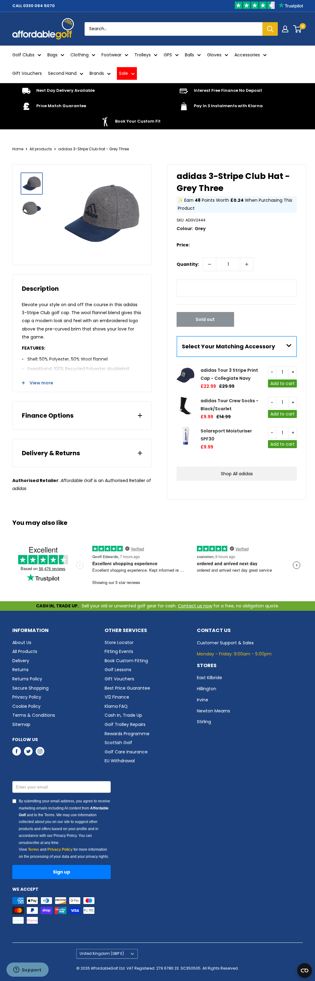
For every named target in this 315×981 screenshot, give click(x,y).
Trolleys (142, 55)
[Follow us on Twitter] (28, 751)
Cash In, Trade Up (123, 715)
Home (17, 149)
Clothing (79, 55)
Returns (20, 670)
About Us (21, 642)
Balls (189, 55)
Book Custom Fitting (126, 661)
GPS (168, 55)
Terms (33, 849)
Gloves (214, 55)
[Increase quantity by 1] (246, 264)
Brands (97, 73)
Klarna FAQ (116, 706)
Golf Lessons (118, 670)
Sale (123, 73)
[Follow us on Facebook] (16, 751)
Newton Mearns (213, 711)
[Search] (270, 29)
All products (41, 149)
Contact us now (195, 606)
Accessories (247, 55)
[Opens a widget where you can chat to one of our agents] (27, 970)
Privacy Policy (26, 697)
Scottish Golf (118, 743)
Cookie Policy (26, 706)
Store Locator (119, 642)
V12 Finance (117, 697)
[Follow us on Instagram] (40, 751)
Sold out (205, 319)
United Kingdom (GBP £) (102, 953)
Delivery (20, 661)
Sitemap (21, 724)
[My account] (285, 29)
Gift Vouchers (27, 73)
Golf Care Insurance (126, 752)
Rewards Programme (127, 734)
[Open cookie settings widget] (304, 970)
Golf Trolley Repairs (125, 724)
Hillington (206, 689)
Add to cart (282, 383)
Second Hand (62, 73)
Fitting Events (119, 651)
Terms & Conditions (33, 715)
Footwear (112, 55)
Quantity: (188, 264)
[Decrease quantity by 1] (209, 264)
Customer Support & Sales (225, 643)
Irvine (202, 700)
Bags (52, 55)
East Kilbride (209, 678)
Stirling (204, 722)
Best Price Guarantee (127, 688)
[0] (297, 29)
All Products (24, 651)
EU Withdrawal (120, 761)
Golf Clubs (23, 55)
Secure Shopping (30, 688)
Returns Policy (27, 679)
